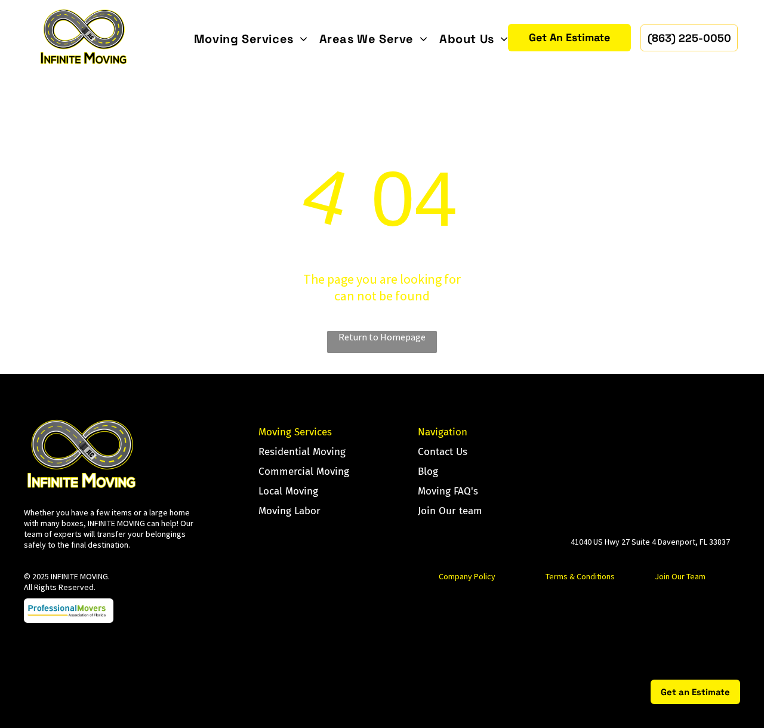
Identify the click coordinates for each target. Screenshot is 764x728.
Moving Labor (289, 511)
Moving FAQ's (448, 491)
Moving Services (295, 432)
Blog (428, 471)
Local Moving (288, 491)
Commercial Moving (303, 471)
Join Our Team (680, 576)
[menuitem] (250, 39)
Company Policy (467, 576)
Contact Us (442, 452)
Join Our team (450, 511)
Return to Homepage (382, 337)
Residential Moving (302, 452)
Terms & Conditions (580, 576)
